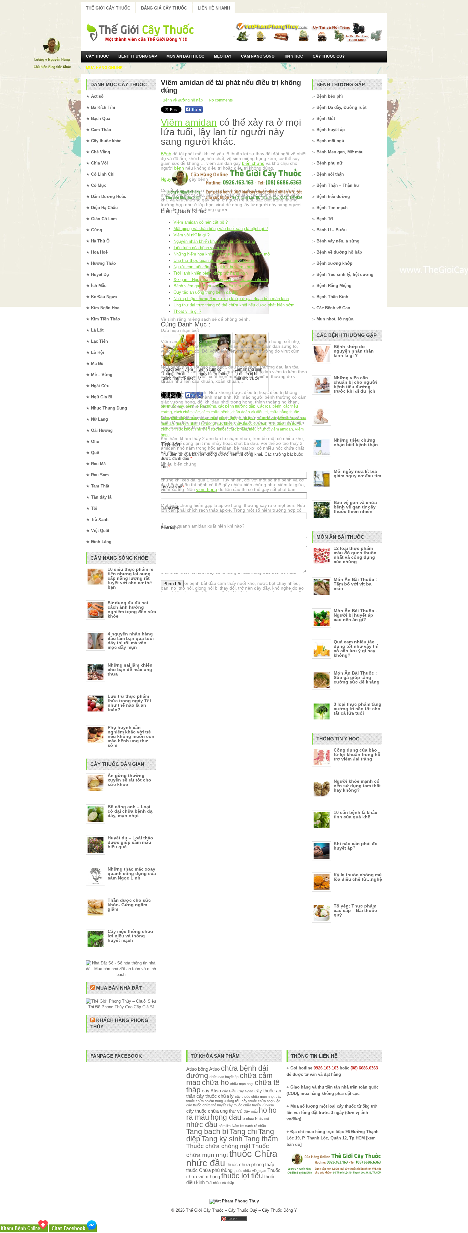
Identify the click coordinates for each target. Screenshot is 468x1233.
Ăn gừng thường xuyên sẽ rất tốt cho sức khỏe (129, 780)
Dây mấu (251, 1111)
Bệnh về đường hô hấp (183, 100)
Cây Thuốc (97, 56)
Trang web (170, 507)
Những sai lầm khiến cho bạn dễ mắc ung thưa (130, 669)
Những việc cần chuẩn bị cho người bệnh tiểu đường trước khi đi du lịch (355, 384)
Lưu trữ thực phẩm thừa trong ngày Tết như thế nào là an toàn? (129, 703)
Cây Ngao (245, 1091)
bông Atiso (209, 1069)
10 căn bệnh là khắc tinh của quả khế (355, 814)
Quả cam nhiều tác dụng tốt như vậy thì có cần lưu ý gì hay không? (356, 648)
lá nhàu (248, 1118)
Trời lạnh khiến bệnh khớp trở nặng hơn (211, 273)
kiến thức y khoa (292, 418)
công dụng (228, 418)
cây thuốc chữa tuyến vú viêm (250, 1105)
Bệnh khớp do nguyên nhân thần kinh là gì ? (354, 351)
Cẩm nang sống (257, 56)
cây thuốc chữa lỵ (215, 1096)
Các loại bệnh (269, 406)
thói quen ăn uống (285, 423)
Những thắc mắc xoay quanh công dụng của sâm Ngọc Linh (132, 873)
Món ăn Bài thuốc (185, 56)
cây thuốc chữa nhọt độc (261, 1101)
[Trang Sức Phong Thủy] (234, 200)
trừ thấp (228, 1183)
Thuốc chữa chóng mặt (218, 1145)
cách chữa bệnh (216, 412)
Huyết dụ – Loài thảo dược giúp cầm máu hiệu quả (130, 842)
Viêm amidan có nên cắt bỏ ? (201, 222)
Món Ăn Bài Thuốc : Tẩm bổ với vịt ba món (355, 584)
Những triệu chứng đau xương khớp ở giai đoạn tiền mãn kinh (231, 298)
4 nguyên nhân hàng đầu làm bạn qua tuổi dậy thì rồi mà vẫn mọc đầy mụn (131, 640)
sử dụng (208, 423)
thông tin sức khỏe (177, 429)
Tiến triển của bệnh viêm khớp (202, 247)
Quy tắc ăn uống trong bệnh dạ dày (206, 292)
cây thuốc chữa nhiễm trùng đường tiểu (233, 1099)
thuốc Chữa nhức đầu (231, 1158)
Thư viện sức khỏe (211, 429)
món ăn (167, 423)
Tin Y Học (293, 56)
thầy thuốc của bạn (251, 423)
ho (263, 1110)
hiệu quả (247, 418)
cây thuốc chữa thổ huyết (206, 1105)
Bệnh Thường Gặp (137, 56)
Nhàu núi (262, 1118)
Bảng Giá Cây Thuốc (164, 8)
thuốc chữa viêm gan (250, 1171)
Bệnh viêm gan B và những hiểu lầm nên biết (215, 286)
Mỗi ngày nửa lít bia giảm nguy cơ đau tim (357, 473)
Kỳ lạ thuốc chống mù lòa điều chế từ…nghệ (358, 877)
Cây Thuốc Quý (329, 56)
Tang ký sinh (222, 1139)
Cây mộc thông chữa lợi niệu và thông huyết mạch (130, 936)
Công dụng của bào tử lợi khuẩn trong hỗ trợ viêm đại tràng (357, 754)
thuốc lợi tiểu (242, 1176)
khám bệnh (266, 418)
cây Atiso (211, 1090)
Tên (165, 467)
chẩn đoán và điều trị (249, 412)
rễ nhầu (260, 1126)
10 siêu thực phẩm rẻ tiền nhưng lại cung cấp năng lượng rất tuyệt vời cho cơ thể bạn (130, 578)
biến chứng (253, 163)
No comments (221, 100)
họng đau (225, 1117)
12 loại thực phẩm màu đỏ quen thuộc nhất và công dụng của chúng (355, 555)
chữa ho (215, 1083)
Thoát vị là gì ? (187, 311)
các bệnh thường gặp (236, 406)
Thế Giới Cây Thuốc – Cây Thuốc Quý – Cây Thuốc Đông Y (241, 1210)
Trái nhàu (213, 1183)
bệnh (190, 406)
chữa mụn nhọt (241, 1084)
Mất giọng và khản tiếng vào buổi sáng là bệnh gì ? (221, 228)
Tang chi (243, 1132)
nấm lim (224, 1126)
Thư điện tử (172, 487)
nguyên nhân (187, 423)
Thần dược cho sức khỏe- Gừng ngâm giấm (129, 905)
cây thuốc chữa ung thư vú (214, 1111)
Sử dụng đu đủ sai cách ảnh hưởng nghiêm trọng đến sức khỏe (132, 609)
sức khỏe (225, 423)
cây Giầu (229, 1091)
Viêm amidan (189, 122)
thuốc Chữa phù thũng (209, 1170)
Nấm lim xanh (242, 1126)
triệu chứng (259, 429)
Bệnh (166, 153)
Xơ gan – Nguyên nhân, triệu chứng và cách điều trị (221, 279)
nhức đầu (201, 1125)
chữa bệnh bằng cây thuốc (194, 418)
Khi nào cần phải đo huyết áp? (356, 846)
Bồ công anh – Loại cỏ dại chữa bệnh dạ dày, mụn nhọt (130, 811)
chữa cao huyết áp (223, 1077)
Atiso (191, 1069)
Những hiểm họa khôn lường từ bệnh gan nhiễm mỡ (222, 254)
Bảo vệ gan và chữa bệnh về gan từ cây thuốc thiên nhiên (355, 507)
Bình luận (169, 528)
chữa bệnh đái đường (227, 1072)
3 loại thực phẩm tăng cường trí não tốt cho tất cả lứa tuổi (357, 709)
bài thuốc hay (172, 406)
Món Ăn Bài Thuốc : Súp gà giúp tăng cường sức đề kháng (356, 677)
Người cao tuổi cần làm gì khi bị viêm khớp (214, 266)
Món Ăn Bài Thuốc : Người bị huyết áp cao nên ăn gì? (355, 615)
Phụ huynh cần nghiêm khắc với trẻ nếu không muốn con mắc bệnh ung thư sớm (131, 736)
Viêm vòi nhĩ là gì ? (191, 235)
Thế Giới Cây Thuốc (108, 8)
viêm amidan (282, 429)
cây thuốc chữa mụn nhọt (254, 1096)
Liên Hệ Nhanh (214, 8)
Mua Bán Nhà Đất (119, 988)
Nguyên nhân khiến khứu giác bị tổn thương (214, 241)
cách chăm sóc (187, 412)
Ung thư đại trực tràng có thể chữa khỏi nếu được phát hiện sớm (234, 305)
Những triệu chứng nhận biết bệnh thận (356, 442)
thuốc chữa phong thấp (250, 1164)
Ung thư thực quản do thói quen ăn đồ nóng (214, 260)
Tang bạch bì (207, 1132)
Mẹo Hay (222, 56)
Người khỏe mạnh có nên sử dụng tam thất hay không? (357, 786)
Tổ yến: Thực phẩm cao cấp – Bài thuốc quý (355, 910)
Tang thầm (261, 1139)
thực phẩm (238, 429)
